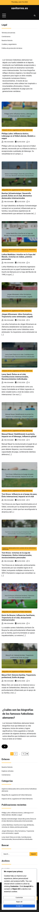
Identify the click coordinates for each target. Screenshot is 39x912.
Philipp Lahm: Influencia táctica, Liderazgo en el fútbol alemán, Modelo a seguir (18, 135)
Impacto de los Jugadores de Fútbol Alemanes (17, 130)
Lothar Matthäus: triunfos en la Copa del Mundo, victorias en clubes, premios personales (18, 256)
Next (27, 753)
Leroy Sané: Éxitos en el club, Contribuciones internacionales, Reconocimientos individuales (15, 376)
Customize (19, 897)
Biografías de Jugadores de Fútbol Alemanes (16, 190)
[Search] (34, 15)
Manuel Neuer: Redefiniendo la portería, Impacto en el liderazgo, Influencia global (19, 435)
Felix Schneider (9, 142)
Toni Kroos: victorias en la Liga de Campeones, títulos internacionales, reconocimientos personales (17, 555)
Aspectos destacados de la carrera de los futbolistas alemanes (19, 250)
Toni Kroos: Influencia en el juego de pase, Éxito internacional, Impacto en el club (19, 495)
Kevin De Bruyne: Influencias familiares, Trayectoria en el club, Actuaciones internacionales (18, 617)
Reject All (19, 902)
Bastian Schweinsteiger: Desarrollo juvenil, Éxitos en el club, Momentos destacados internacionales (17, 195)
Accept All (19, 906)
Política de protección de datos (12, 48)
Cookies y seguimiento (9, 44)
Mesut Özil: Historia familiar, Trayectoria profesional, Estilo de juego (19, 676)
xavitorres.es (19, 8)
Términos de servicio (8, 33)
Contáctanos (6, 36)
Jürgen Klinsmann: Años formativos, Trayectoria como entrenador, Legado (17, 315)
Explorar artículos (7, 771)
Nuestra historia (7, 40)
